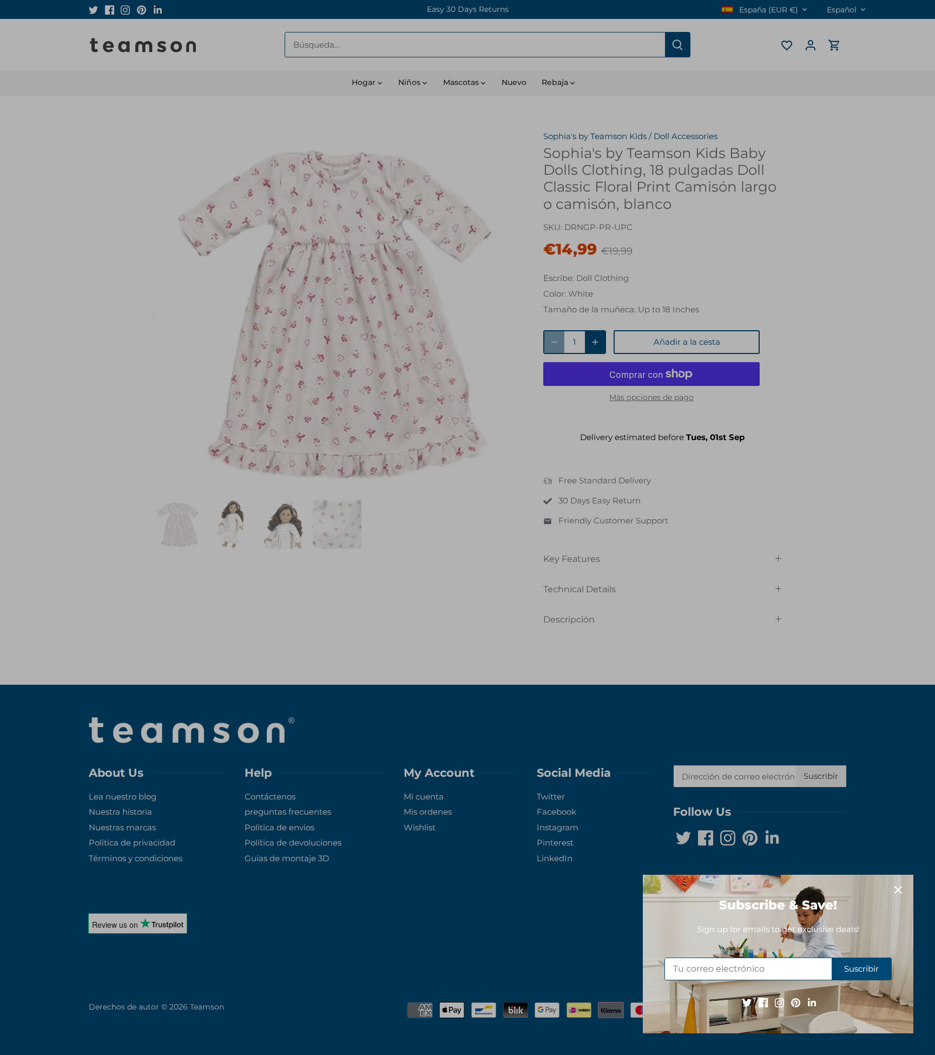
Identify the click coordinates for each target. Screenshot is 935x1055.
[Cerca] (898, 890)
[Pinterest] (795, 1002)
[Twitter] (747, 1002)
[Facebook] (763, 1002)
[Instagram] (779, 1002)
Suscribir (861, 969)
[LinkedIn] (812, 1002)
